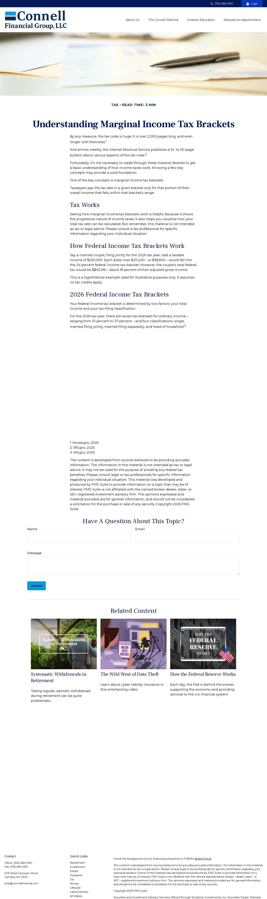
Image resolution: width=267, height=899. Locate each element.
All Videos (76, 896)
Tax (72, 879)
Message (34, 553)
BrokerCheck (203, 858)
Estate (74, 871)
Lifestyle (75, 887)
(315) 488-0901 (224, 3)
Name (32, 529)
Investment (77, 867)
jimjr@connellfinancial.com (21, 883)
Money (74, 883)
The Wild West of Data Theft (129, 674)
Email (140, 529)
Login (254, 3)
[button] (132, 19)
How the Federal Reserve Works (203, 674)
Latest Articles (79, 892)
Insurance (76, 875)
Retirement (77, 862)
